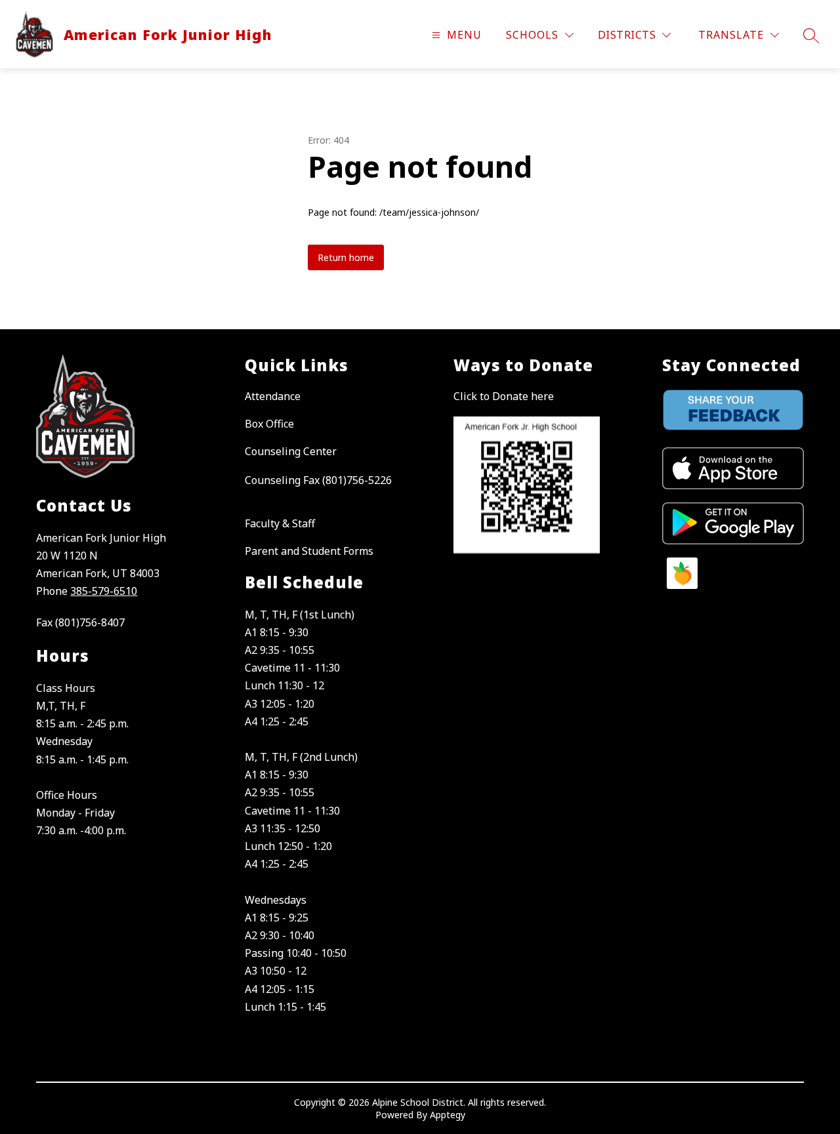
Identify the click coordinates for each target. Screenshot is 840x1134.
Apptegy (447, 1114)
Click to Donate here (503, 396)
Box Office (269, 423)
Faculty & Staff (280, 523)
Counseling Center (291, 451)
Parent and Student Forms (309, 551)
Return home (346, 257)
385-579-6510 (103, 591)
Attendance (273, 396)
